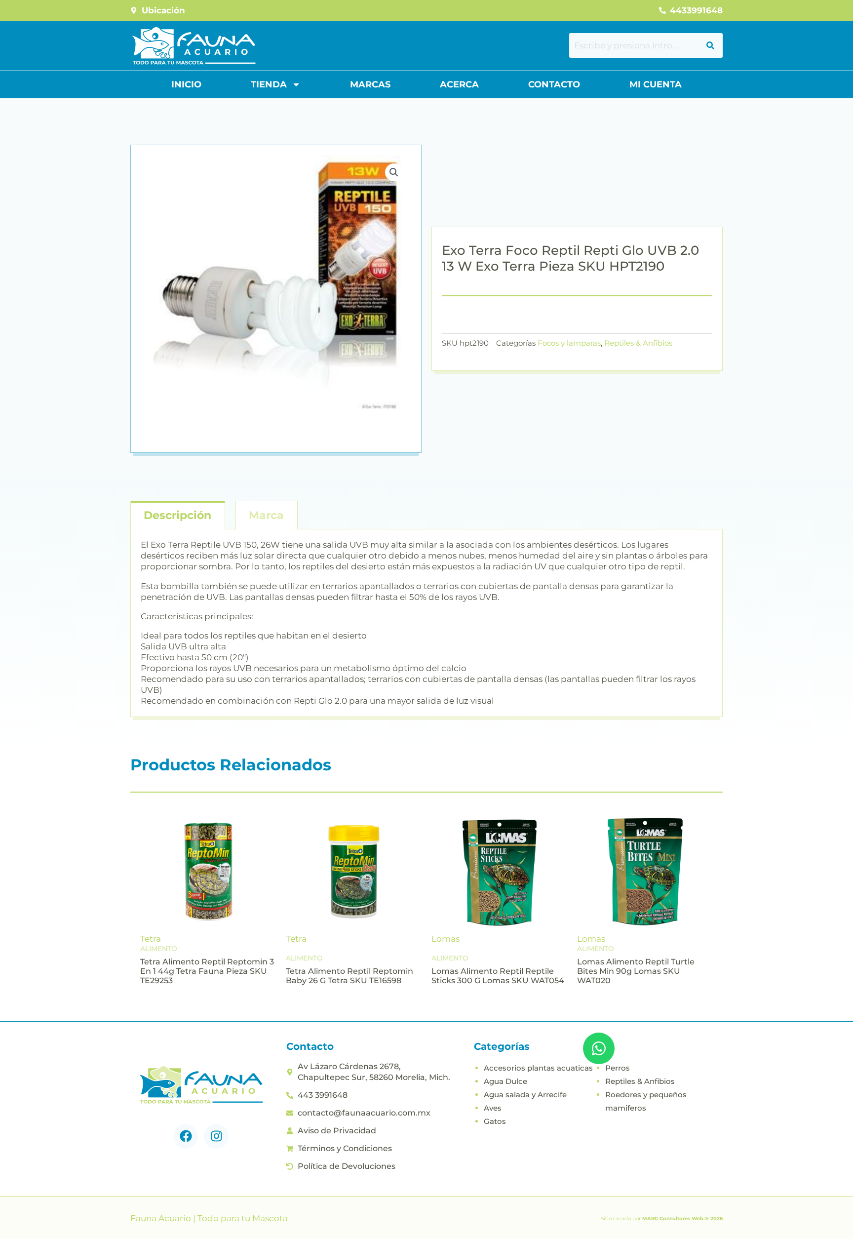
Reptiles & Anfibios (638, 343)
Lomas (445, 939)
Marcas (370, 84)
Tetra (150, 939)
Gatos (495, 1121)
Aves (493, 1108)
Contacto (554, 84)
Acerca (459, 84)
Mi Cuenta (655, 84)
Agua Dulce (505, 1081)
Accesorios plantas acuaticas (538, 1068)
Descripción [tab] (177, 515)
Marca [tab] (266, 515)
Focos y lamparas (569, 343)
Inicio (186, 84)
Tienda (269, 84)
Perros (617, 1068)
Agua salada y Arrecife (525, 1094)
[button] (394, 172)
